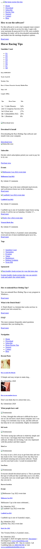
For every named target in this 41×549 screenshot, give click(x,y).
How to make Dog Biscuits (8, 372)
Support (8, 14)
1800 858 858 (19, 545)
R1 (6, 54)
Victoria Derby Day (7, 222)
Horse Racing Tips (12, 345)
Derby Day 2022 (5, 528)
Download (9, 8)
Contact (8, 16)
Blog (7, 18)
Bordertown (9, 258)
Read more (5, 39)
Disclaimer (32, 539)
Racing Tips (9, 12)
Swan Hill (9, 262)
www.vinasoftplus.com (20, 541)
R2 (6, 56)
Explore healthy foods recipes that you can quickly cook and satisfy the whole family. (19, 276)
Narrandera (9, 252)
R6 (6, 64)
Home (7, 6)
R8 (6, 68)
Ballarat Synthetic (11, 260)
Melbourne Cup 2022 (7, 176)
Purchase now (6, 163)
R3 (6, 58)
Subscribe (9, 10)
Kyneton (8, 254)
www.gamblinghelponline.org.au (13, 547)
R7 (6, 66)
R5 (6, 62)
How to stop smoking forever (9, 395)
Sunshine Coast (11, 250)
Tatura (7, 256)
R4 (6, 60)
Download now (6, 142)
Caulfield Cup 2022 (7, 199)
